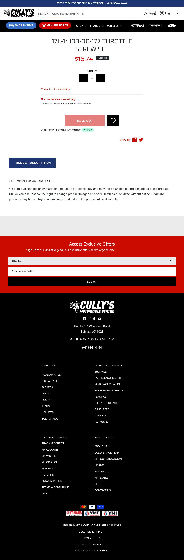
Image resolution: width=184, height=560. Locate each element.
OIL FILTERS (102, 409)
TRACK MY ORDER (53, 443)
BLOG (98, 484)
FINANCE (100, 465)
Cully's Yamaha (82, 525)
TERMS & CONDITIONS (55, 487)
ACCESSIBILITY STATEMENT (92, 550)
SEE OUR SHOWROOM (108, 458)
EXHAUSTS (101, 421)
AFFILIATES (102, 477)
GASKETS (100, 415)
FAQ (44, 493)
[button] (178, 13)
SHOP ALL (101, 371)
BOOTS (46, 399)
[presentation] (113, 120)
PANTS (46, 393)
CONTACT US (103, 490)
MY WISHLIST (50, 455)
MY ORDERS (49, 462)
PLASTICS (101, 396)
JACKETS (47, 387)
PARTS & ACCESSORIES (109, 377)
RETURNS (48, 474)
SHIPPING (48, 468)
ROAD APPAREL (51, 374)
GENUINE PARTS (57, 25)
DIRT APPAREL (50, 381)
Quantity (92, 70)
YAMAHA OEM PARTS (107, 384)
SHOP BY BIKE (24, 25)
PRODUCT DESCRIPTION (32, 162)
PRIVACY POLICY (52, 481)
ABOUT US (101, 446)
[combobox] (93, 13)
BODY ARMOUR (51, 418)
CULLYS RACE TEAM (107, 452)
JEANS (46, 406)
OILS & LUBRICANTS (107, 403)
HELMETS (48, 412)
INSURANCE (102, 471)
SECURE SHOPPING (90, 532)
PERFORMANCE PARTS (109, 390)
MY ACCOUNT (50, 449)
